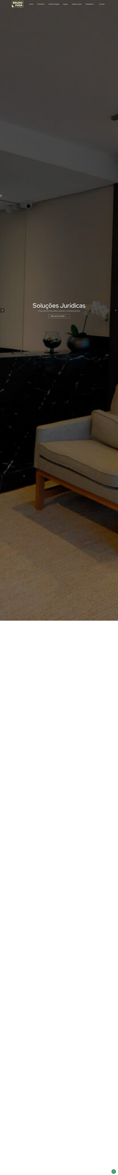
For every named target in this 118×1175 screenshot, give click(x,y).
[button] (2, 587)
